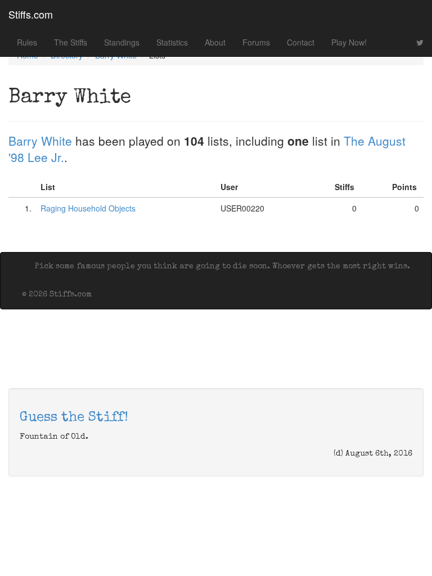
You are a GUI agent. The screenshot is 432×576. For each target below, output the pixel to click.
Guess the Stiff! (74, 418)
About (215, 42)
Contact (300, 42)
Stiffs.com (30, 14)
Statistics (172, 42)
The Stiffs (70, 42)
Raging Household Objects (88, 208)
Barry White (40, 140)
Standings (122, 42)
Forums (256, 42)
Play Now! (349, 42)
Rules (27, 42)
